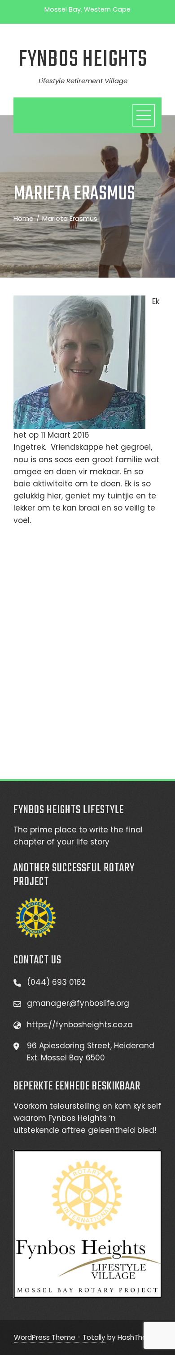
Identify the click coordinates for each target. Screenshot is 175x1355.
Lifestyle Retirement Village (83, 80)
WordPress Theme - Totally (59, 1337)
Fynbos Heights (83, 60)
